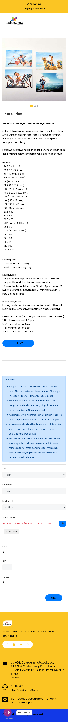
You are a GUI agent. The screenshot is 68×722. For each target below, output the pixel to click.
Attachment (9, 517)
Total (5, 576)
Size (4, 468)
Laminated (7, 501)
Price (20, 343)
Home (6, 631)
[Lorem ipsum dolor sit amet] (34, 69)
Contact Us (10, 636)
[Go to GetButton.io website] (8, 719)
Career (35, 631)
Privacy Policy (20, 631)
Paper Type (8, 484)
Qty (4, 560)
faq (43, 631)
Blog (51, 631)
